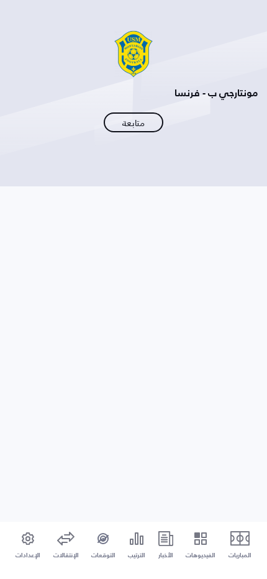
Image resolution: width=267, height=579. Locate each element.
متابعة (133, 122)
